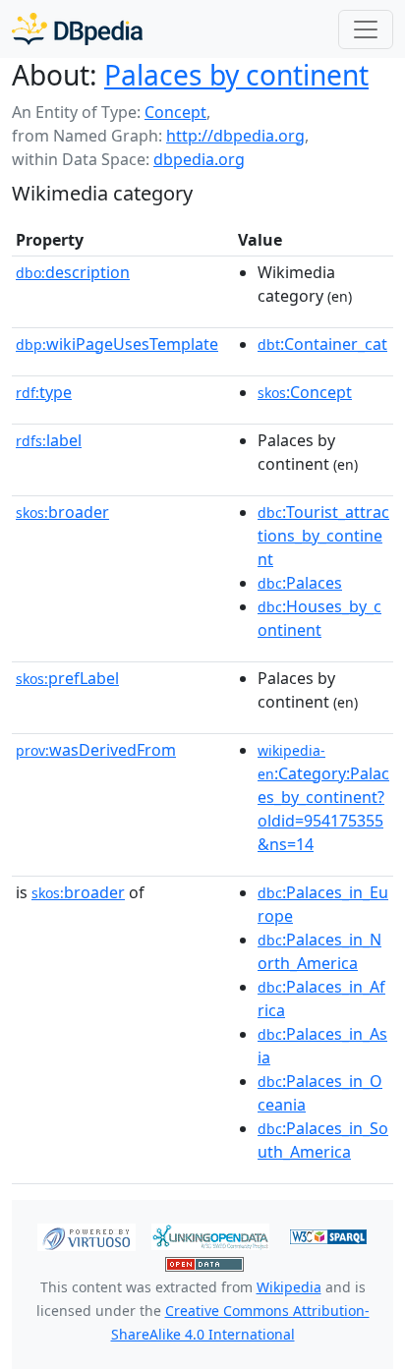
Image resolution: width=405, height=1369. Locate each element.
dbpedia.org (199, 159)
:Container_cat (322, 344)
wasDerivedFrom (96, 750)
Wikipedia (289, 1287)
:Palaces (300, 583)
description (73, 272)
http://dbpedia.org (235, 135)
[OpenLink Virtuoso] (86, 1235)
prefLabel (67, 678)
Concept (175, 112)
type (44, 392)
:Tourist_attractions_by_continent (323, 535)
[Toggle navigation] (365, 29)
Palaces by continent (236, 74)
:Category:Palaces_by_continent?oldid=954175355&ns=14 (323, 798)
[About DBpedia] (77, 29)
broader (62, 512)
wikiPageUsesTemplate (117, 344)
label (49, 440)
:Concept (305, 392)
